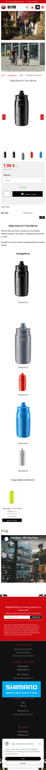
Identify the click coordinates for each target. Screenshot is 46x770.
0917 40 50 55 (33, 2)
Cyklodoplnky (12, 75)
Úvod (3, 75)
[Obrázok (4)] (23, 420)
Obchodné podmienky (23, 649)
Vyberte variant (12, 520)
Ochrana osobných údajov (23, 655)
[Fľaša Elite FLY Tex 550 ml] (23, 108)
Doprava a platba (23, 652)
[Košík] (37, 7)
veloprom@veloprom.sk (16, 2)
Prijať (23, 759)
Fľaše (21, 75)
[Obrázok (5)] (23, 458)
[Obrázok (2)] (23, 335)
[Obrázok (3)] (23, 382)
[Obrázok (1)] (23, 279)
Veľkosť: (6, 175)
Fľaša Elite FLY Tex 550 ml (12, 508)
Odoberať (36, 617)
